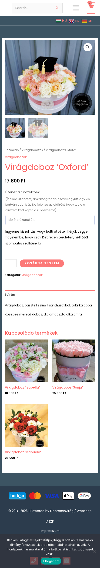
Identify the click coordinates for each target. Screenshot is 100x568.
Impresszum (50, 531)
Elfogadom (51, 561)
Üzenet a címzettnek (22, 192)
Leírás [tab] (10, 295)
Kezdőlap (12, 150)
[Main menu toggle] (76, 8)
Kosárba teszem (41, 263)
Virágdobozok (32, 150)
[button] (87, 47)
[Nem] (94, 551)
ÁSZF (50, 521)
